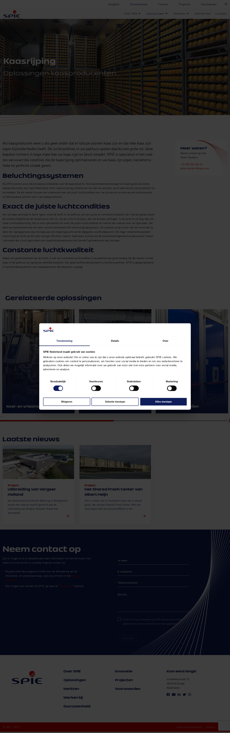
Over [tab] (165, 340)
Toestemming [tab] (64, 340)
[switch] (96, 388)
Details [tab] (115, 340)
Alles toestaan (163, 401)
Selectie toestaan (115, 401)
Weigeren (66, 401)
